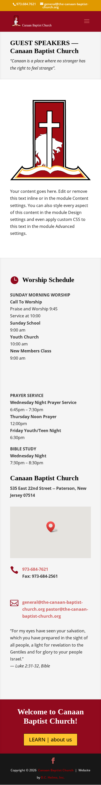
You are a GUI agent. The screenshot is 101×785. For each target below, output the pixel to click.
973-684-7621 (35, 569)
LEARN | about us (50, 739)
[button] (52, 526)
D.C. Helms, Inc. (52, 777)
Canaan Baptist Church (55, 770)
